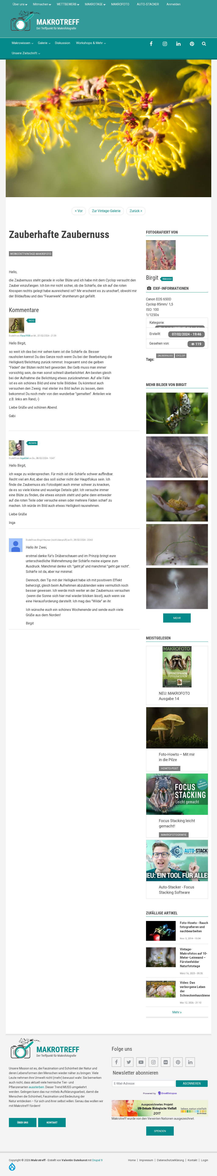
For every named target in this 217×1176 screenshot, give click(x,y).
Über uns (17, 6)
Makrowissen (21, 43)
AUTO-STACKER (148, 4)
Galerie (42, 43)
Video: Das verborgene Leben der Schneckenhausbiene (194, 989)
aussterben (36, 1087)
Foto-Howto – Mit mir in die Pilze (177, 757)
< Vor (79, 211)
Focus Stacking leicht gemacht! (177, 823)
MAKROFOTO (120, 4)
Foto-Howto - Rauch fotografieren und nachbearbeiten (194, 927)
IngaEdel (24, 458)
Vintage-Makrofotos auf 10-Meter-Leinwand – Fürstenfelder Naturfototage (193, 958)
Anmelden (174, 4)
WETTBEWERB (65, 6)
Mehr (175, 1012)
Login (204, 1160)
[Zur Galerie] (26, 20)
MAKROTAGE (92, 6)
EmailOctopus (169, 1093)
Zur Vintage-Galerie (106, 211)
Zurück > (136, 211)
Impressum (146, 1160)
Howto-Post (169, 768)
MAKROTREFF (57, 22)
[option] (108, 128)
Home (132, 1160)
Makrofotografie (173, 834)
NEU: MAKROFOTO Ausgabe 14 (174, 696)
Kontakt (52, 1122)
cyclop (180, 355)
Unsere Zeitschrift (24, 53)
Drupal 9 (97, 1160)
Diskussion (62, 43)
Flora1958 (25, 336)
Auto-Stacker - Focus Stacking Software (176, 890)
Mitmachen (38, 6)
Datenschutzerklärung (170, 1160)
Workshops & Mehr (89, 43)
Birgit (152, 277)
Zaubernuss (165, 355)
